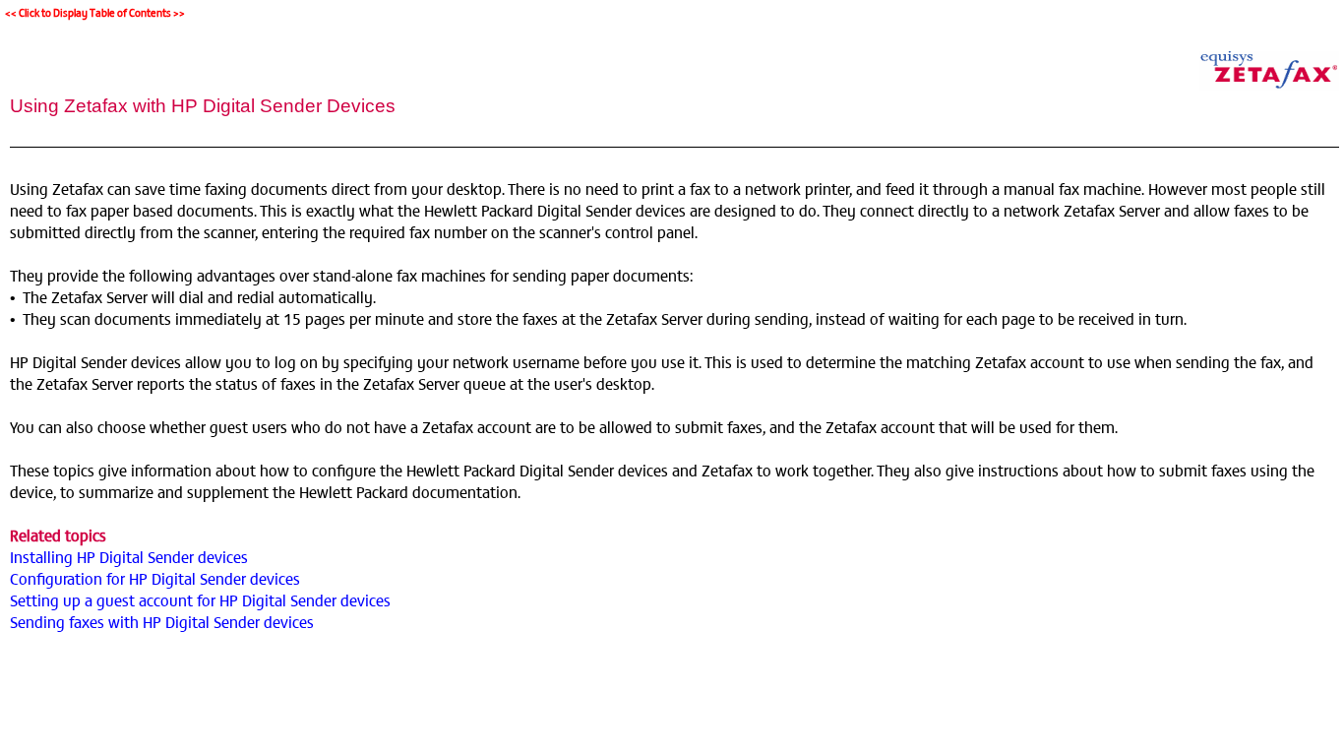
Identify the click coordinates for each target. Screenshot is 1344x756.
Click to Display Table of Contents (95, 12)
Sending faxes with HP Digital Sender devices (162, 621)
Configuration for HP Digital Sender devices (155, 578)
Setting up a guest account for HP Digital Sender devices (200, 599)
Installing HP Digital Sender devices (129, 556)
